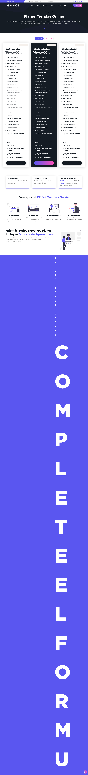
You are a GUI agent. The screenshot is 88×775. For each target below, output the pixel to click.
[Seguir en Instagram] (73, 1)
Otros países (49, 38)
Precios (52, 5)
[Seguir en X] (80, 1)
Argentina (39, 38)
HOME (32, 5)
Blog (65, 5)
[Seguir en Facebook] (71, 1)
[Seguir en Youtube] (75, 1)
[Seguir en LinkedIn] (82, 1)
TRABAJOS (59, 5)
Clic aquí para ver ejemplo (15, 157)
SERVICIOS (44, 5)
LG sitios (38, 5)
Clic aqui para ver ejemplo (43, 157)
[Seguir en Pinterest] (77, 1)
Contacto (78, 5)
